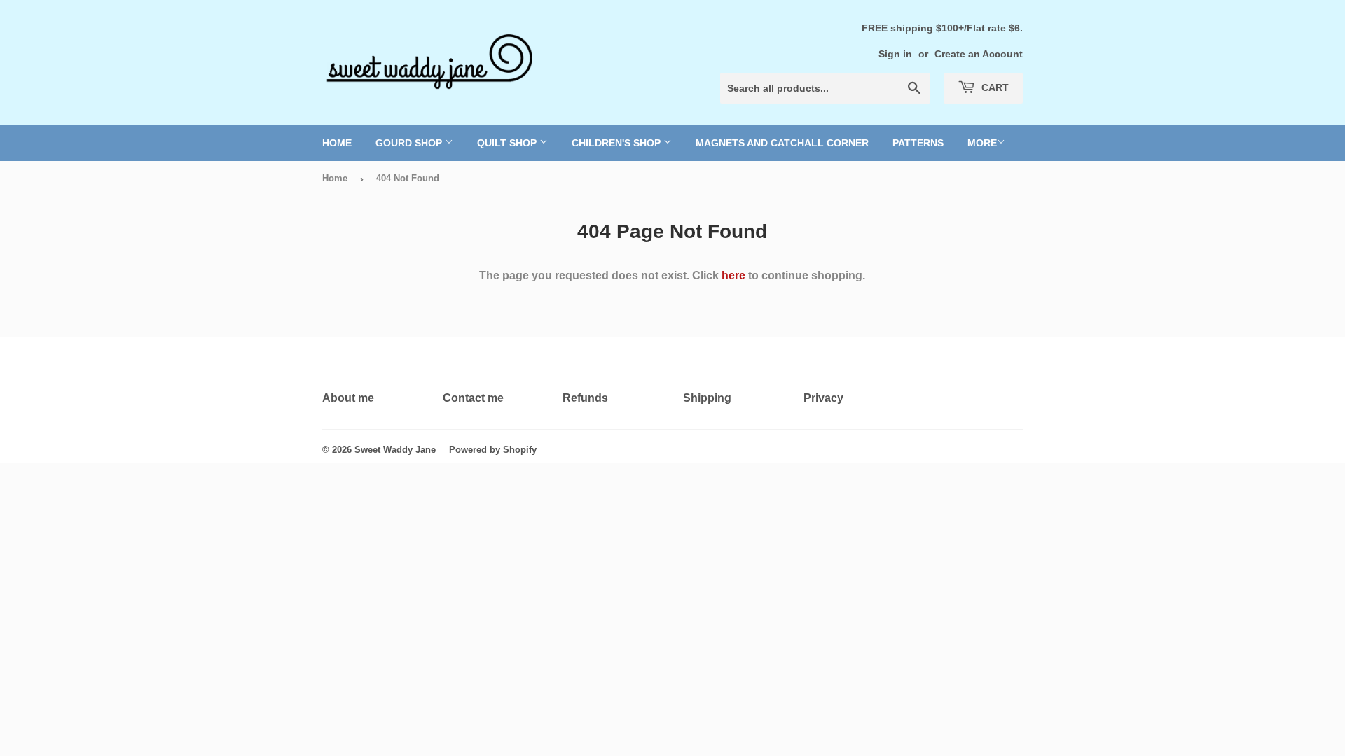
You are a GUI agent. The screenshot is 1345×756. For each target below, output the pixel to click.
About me (348, 398)
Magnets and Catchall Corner (782, 142)
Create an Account (978, 54)
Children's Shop (617, 142)
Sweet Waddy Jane (395, 449)
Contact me (473, 398)
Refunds (585, 398)
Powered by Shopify (493, 449)
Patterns (918, 142)
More (982, 142)
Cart (994, 87)
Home (337, 142)
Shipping (707, 398)
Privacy (823, 398)
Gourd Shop (410, 142)
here (733, 275)
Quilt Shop (508, 142)
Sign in (895, 54)
